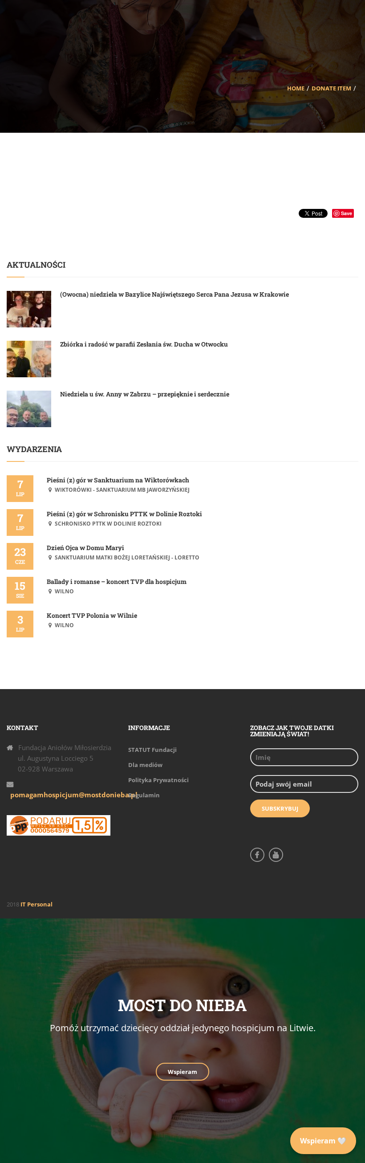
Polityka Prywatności (158, 780)
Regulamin (144, 795)
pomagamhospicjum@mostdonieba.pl (74, 794)
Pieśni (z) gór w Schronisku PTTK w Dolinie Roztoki (124, 514)
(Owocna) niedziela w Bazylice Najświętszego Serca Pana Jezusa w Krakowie (174, 294)
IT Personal (36, 904)
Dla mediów (145, 765)
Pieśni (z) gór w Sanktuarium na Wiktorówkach (118, 480)
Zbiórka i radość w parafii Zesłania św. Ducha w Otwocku (144, 344)
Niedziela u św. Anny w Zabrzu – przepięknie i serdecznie (144, 394)
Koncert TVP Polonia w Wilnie (92, 615)
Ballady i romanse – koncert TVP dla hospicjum (117, 581)
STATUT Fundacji (152, 750)
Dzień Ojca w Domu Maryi (85, 547)
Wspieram (182, 1072)
